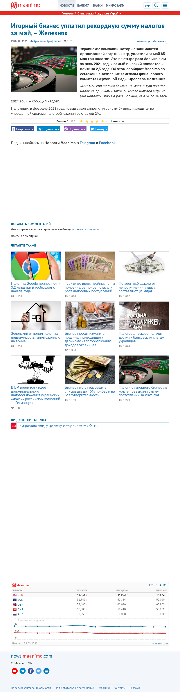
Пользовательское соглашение (74, 688)
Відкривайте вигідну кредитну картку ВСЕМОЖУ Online (59, 425)
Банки (98, 5)
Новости (67, 5)
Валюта (83, 5)
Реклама (135, 688)
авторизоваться (87, 229)
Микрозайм (115, 5)
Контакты (120, 688)
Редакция (104, 688)
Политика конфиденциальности (31, 688)
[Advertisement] (90, 185)
